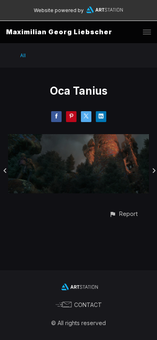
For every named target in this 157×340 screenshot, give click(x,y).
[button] (123, 213)
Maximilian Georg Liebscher (59, 32)
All (23, 55)
